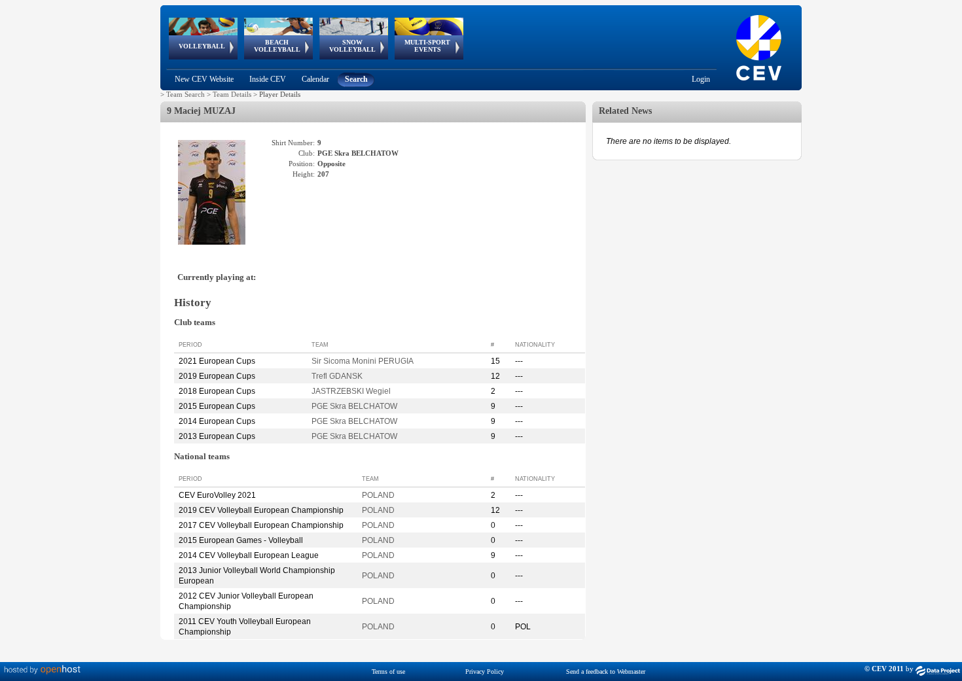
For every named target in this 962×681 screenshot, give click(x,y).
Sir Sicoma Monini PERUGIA (363, 361)
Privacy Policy (484, 671)
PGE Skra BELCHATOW (354, 406)
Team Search (185, 94)
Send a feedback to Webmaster (605, 671)
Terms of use (388, 671)
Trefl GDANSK (337, 376)
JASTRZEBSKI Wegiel (351, 391)
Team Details (232, 94)
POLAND (378, 495)
